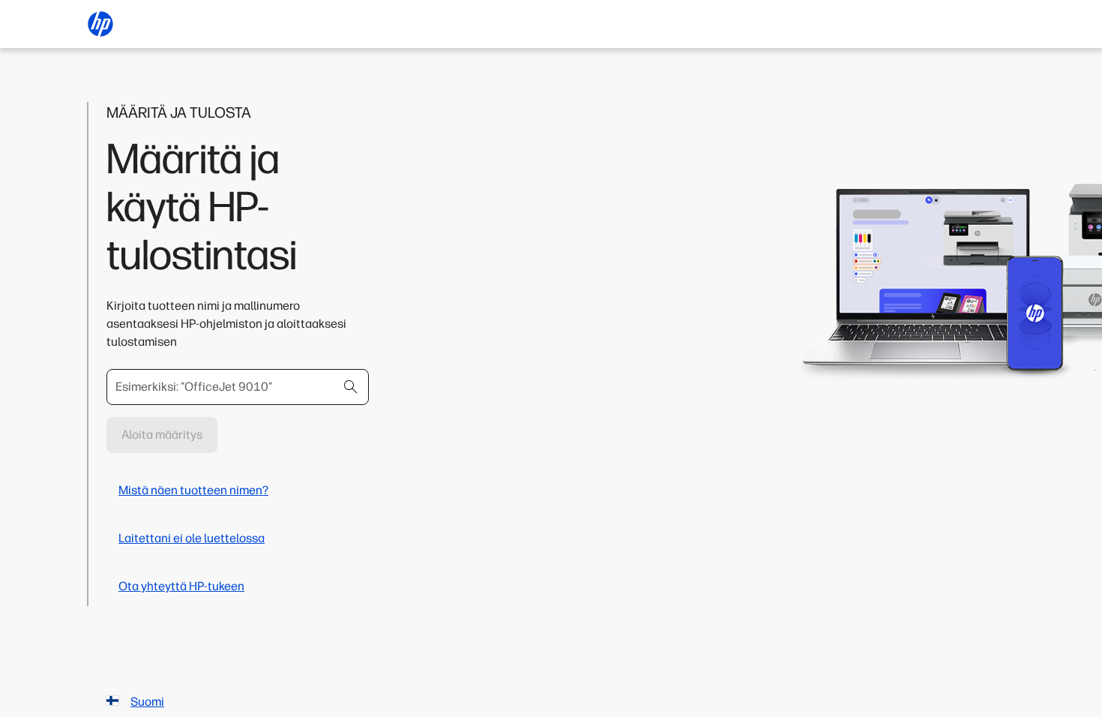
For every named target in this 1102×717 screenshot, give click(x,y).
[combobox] (237, 387)
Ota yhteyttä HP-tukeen (181, 586)
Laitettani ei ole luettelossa (191, 538)
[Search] (351, 387)
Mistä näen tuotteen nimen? (193, 490)
